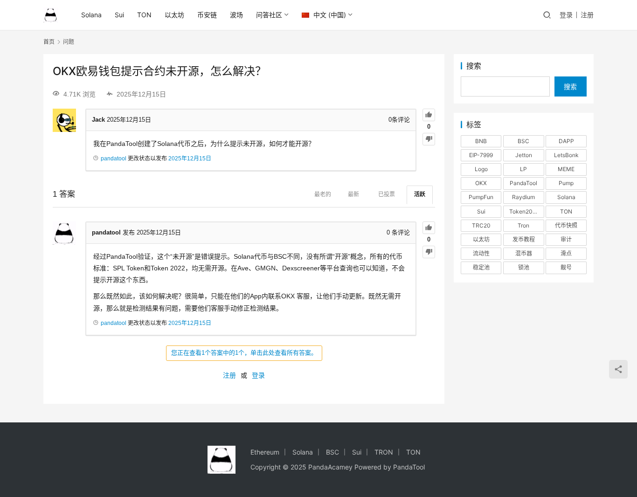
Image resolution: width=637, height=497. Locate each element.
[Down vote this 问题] (428, 139)
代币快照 (566, 225)
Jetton (523, 155)
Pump (566, 182)
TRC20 (481, 225)
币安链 (207, 15)
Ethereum (264, 452)
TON (144, 15)
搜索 (473, 65)
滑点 (566, 253)
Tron (523, 225)
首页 (49, 41)
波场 (236, 15)
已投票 (386, 194)
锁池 (523, 267)
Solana (91, 15)
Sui (119, 15)
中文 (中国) (329, 15)
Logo (481, 169)
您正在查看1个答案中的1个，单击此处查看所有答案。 (244, 352)
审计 (566, 239)
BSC (523, 141)
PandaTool (523, 182)
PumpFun (481, 196)
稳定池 (481, 267)
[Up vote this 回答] (428, 227)
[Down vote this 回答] (428, 252)
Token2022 (524, 211)
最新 (353, 194)
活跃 (419, 194)
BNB (481, 141)
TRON (383, 452)
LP (523, 169)
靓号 (566, 267)
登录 (566, 15)
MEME (566, 169)
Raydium (523, 196)
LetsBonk (566, 155)
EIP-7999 (481, 155)
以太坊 (174, 15)
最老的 (322, 194)
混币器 (523, 253)
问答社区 (269, 15)
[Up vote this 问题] (428, 115)
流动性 (481, 253)
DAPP (566, 141)
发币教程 (523, 239)
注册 (587, 15)
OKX (481, 182)
